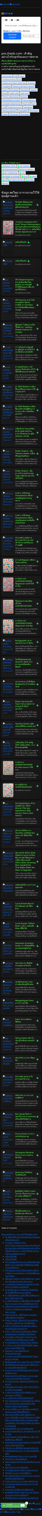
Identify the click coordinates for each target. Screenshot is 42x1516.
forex (4, 93)
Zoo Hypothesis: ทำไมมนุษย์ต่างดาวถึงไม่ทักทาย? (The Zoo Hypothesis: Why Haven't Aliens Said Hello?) (22, 1404)
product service (17, 180)
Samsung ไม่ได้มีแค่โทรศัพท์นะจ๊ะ (19, 1489)
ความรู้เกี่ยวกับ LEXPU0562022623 (19, 1398)
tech (34, 104)
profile (30, 180)
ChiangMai (23, 110)
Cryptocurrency (9, 79)
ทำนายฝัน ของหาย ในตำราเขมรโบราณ (21, 1470)
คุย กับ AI (16, 4)
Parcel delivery (28, 100)
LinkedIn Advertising (11, 104)
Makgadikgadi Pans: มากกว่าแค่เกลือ (21, 1456)
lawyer (5, 90)
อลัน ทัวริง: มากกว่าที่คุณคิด (16, 1467)
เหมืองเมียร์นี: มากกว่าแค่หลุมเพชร (19, 1428)
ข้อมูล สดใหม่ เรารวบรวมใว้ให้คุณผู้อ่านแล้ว (19, 1234)
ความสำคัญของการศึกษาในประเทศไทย (21, 1342)
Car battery (24, 166)
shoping (31, 83)
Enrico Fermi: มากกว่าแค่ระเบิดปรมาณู (21, 1481)
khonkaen (14, 90)
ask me (6, 4)
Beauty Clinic (10, 166)
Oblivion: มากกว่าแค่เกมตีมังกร (18, 1473)
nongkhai (6, 86)
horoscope (7, 76)
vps (19, 79)
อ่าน (22, 1505)
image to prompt (11, 176)
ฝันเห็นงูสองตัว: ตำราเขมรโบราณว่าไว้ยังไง (22, 1362)
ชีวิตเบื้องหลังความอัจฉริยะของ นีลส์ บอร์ (21, 1498)
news (33, 176)
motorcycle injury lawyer (23, 86)
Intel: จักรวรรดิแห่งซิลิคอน (16, 1459)
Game (21, 76)
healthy (33, 90)
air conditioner (11, 173)
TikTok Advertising (10, 97)
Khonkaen (33, 110)
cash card (24, 93)
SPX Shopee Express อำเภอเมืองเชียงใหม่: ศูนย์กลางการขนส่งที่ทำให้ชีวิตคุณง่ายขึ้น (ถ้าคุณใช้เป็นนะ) (22, 1265)
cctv (23, 173)
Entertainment (10, 169)
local (25, 176)
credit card (13, 93)
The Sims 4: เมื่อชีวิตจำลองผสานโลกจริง (21, 1448)
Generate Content (12, 36)
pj (5, 180)
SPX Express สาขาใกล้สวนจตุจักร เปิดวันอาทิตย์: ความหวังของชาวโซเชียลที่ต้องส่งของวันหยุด (22, 1273)
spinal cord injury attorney (14, 83)
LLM (15, 76)
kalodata (24, 90)
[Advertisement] (21, 137)
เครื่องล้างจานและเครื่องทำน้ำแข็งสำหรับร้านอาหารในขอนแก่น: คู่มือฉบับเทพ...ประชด (22, 1309)
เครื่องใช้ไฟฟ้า (11, 1256)
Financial (26, 104)
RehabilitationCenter (11, 100)
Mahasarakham (9, 110)
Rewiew (23, 97)
